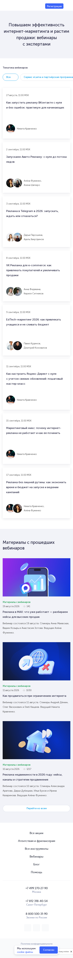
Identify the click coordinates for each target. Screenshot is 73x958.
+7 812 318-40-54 (37, 901)
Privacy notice (63, 951)
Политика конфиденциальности (36, 943)
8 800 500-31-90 (36, 913)
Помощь (36, 872)
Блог (36, 864)
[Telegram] (36, 927)
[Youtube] (45, 927)
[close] (71, 951)
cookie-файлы (25, 952)
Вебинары (36, 856)
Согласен (48, 949)
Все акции (36, 833)
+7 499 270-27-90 (37, 888)
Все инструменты (36, 848)
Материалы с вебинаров (16, 602)
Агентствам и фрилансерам (36, 841)
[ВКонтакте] (27, 927)
